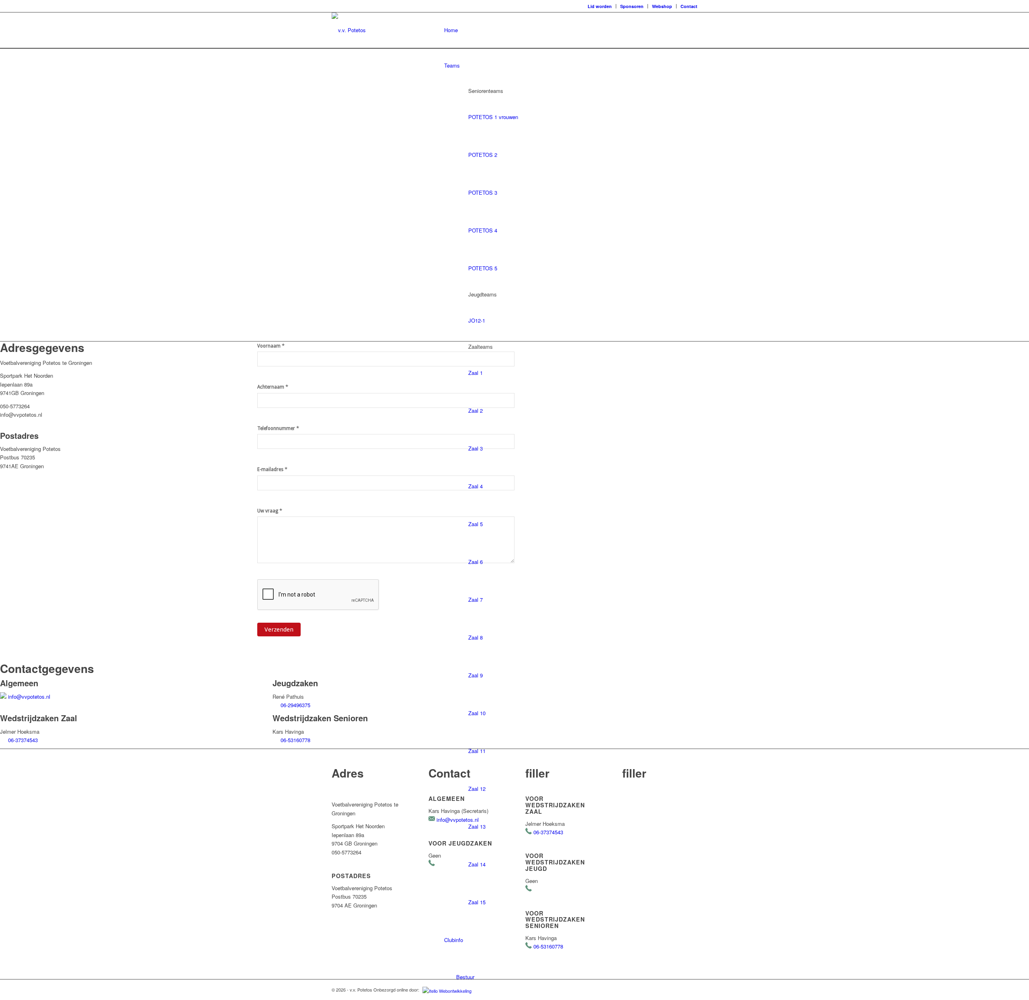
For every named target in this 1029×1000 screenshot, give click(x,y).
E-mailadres (272, 469)
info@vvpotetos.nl (29, 696)
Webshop (662, 6)
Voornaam (271, 346)
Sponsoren (632, 6)
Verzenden (278, 629)
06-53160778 (295, 740)
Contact (689, 6)
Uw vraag (269, 511)
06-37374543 (23, 740)
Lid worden (600, 6)
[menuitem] (600, 6)
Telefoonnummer (278, 428)
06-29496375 (295, 705)
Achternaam (272, 387)
